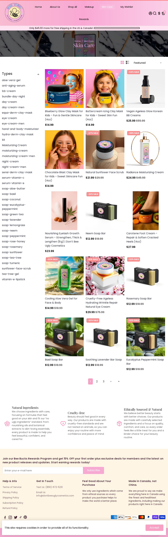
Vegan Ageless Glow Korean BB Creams (144, 113)
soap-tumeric (11, 263)
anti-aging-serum (13, 86)
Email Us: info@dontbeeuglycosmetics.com (55, 494)
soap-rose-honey (13, 241)
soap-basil (9, 194)
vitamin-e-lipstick (13, 279)
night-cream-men (14, 167)
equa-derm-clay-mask (17, 113)
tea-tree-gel (10, 274)
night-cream (10, 161)
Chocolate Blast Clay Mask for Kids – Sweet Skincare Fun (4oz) (64, 176)
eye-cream (9, 118)
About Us (55, 7)
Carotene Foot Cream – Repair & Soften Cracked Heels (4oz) (142, 237)
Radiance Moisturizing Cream (145, 172)
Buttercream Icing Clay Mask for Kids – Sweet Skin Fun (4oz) (104, 115)
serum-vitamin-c (13, 178)
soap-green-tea (12, 214)
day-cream (9, 102)
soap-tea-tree (11, 258)
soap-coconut (11, 199)
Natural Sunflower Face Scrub (105, 172)
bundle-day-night (13, 96)
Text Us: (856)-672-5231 (49, 487)
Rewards (84, 19)
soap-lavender (11, 220)
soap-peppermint (14, 236)
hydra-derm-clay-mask (17, 134)
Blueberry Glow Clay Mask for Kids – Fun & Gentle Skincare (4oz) (64, 115)
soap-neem (9, 230)
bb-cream (9, 91)
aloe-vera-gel (11, 80)
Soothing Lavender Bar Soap (104, 360)
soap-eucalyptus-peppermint (14, 207)
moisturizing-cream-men (18, 156)
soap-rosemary (12, 247)
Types (7, 73)
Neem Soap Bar (96, 233)
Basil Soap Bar (54, 360)
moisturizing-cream (15, 151)
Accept (154, 527)
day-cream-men (13, 107)
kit (3, 140)
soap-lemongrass (13, 225)
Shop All (72, 7)
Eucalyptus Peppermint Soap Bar (145, 362)
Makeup (89, 7)
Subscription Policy (13, 502)
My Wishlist (127, 7)
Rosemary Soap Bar (139, 298)
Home (38, 7)
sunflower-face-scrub (16, 268)
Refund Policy (10, 508)
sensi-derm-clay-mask (17, 172)
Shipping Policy (11, 497)
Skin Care (107, 7)
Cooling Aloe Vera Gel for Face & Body (61, 301)
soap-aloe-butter (13, 188)
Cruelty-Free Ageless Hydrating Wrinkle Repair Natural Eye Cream (102, 303)
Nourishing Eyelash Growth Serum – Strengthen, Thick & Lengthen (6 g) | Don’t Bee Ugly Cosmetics (63, 239)
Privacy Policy (10, 492)
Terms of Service (12, 487)
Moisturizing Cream (14, 145)
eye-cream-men (13, 123)
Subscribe (93, 470)
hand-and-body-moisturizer (20, 129)
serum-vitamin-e (13, 183)
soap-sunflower (12, 252)
